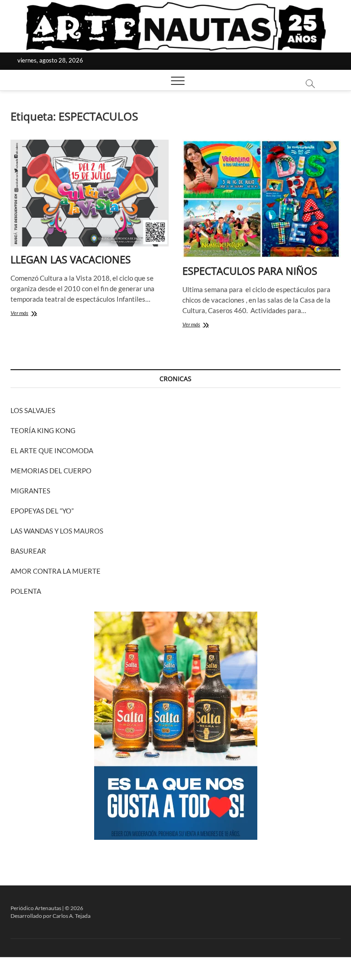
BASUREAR (28, 551)
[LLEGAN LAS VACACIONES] (90, 193)
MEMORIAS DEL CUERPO (51, 470)
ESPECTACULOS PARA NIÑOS (249, 270)
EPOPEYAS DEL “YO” (42, 511)
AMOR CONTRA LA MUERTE (56, 571)
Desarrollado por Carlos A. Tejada (50, 915)
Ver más (34, 314)
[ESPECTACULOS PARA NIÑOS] (261, 199)
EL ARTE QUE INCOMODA (52, 450)
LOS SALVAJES (33, 410)
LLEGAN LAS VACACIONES (71, 259)
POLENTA (26, 591)
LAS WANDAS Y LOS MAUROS (57, 531)
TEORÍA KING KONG (43, 430)
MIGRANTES (30, 491)
